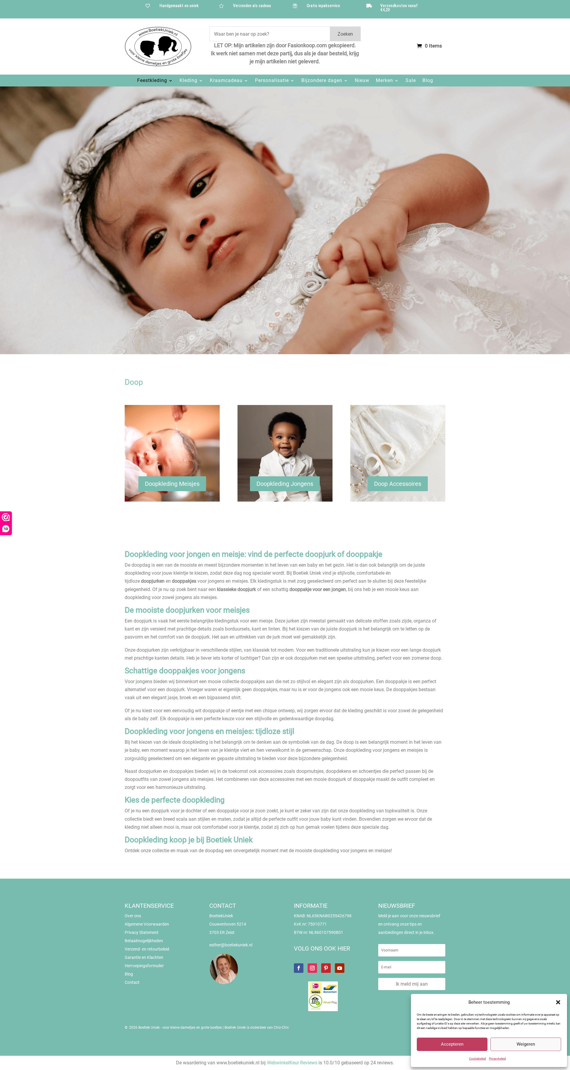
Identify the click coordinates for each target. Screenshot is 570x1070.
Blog (427, 80)
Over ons (133, 915)
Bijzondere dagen (321, 80)
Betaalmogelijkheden (144, 940)
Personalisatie (272, 80)
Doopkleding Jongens (284, 483)
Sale (411, 80)
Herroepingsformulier (144, 965)
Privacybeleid (497, 1058)
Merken (384, 80)
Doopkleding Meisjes (172, 483)
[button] (558, 1002)
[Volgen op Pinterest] (326, 968)
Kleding (188, 80)
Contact (132, 982)
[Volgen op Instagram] (312, 968)
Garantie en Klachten (144, 957)
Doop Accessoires (397, 483)
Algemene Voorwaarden (147, 924)
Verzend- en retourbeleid (147, 949)
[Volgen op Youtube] (339, 968)
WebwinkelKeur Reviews (292, 1063)
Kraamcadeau (226, 80)
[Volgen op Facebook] (298, 968)
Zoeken (345, 34)
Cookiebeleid (477, 1058)
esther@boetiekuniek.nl (230, 945)
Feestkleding (152, 80)
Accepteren (452, 1044)
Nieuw (362, 80)
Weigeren (526, 1044)
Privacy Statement (142, 932)
